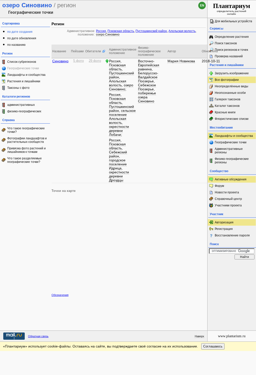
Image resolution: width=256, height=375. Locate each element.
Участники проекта (228, 205)
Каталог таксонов (227, 106)
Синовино (60, 61)
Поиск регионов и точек (231, 50)
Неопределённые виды (231, 86)
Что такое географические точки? (26, 130)
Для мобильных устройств (233, 21)
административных (21, 105)
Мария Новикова (181, 61)
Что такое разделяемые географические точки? (24, 160)
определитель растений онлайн (231, 8)
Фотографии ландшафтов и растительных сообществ (27, 140)
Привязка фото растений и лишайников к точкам (26, 150)
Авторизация (224, 222)
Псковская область (121, 31)
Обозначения (60, 294)
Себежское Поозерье (147, 87)
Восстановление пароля (232, 235)
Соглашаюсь (212, 346)
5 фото (78, 61)
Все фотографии (227, 80)
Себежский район (118, 154)
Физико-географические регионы (232, 160)
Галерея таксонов (227, 99)
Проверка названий (229, 56)
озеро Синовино (108, 34)
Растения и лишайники (23, 81)
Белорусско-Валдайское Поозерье (148, 77)
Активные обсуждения (230, 179)
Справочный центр (228, 199)
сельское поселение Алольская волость (122, 117)
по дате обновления (21, 38)
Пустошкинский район (151, 31)
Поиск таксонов (226, 43)
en (202, 5)
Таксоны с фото (18, 88)
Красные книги (225, 112)
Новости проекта (227, 192)
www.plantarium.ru (232, 336)
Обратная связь (38, 336)
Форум (219, 186)
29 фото (95, 61)
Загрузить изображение (232, 73)
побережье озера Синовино (147, 97)
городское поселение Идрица (118, 164)
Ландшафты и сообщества (26, 75)
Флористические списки (231, 119)
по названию (16, 45)
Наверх (199, 336)
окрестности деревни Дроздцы (119, 176)
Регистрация (224, 229)
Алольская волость (182, 31)
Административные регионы (229, 150)
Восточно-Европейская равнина (148, 65)
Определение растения (232, 37)
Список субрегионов (21, 62)
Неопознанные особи (230, 93)
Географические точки (230, 142)
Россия (101, 31)
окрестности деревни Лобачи (119, 131)
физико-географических (24, 111)
